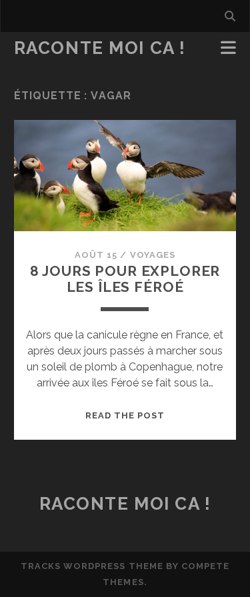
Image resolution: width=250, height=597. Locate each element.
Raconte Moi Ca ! (100, 48)
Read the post (125, 415)
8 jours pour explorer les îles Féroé (125, 279)
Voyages (152, 255)
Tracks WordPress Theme (92, 566)
